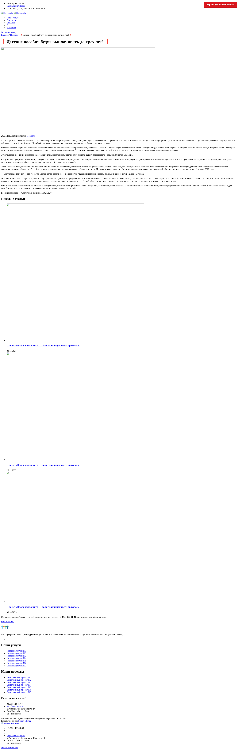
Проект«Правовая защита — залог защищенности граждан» (43, 345)
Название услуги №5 (16, 661)
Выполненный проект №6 (19, 690)
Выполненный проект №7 (19, 692)
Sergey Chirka (24, 721)
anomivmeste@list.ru (16, 6)
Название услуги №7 (16, 665)
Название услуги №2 (16, 653)
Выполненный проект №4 (19, 685)
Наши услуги (13, 18)
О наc (9, 25)
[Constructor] (13, 13)
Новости (11, 22)
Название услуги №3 (16, 656)
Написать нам (7, 621)
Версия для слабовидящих (220, 4)
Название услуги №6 (16, 663)
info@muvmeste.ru (15, 706)
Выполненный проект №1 (19, 677)
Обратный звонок (9, 747)
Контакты (11, 27)
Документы (12, 20)
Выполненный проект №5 (19, 687)
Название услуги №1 (16, 651)
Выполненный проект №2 (19, 680)
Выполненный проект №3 (19, 682)
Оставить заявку (9, 32)
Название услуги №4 (16, 658)
